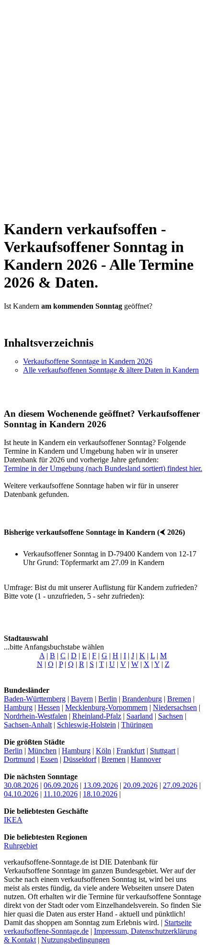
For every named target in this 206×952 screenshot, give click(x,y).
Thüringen (137, 725)
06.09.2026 (61, 785)
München (42, 751)
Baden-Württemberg (35, 699)
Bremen (179, 699)
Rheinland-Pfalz (96, 716)
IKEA (13, 820)
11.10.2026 (61, 794)
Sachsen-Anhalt (28, 725)
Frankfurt (130, 751)
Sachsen (170, 716)
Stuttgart (162, 751)
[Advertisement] (103, 107)
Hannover (146, 759)
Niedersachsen (175, 707)
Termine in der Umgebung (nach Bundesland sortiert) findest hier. (103, 468)
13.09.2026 (100, 785)
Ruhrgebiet (20, 846)
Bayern (82, 699)
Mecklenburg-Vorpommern (106, 707)
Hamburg (18, 707)
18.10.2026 (100, 794)
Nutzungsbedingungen (75, 940)
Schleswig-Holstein (86, 725)
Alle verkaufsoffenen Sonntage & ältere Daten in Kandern (111, 370)
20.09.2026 (140, 785)
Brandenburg (142, 699)
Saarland (139, 716)
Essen (49, 759)
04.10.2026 (21, 794)
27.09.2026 (180, 785)
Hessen (49, 707)
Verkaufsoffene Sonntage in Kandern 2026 (87, 361)
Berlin (107, 699)
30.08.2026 (21, 785)
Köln (103, 751)
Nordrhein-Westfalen (35, 716)
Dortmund (19, 759)
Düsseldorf (79, 759)
